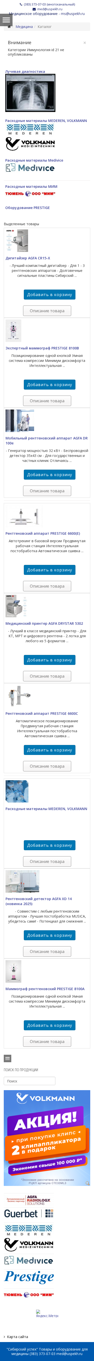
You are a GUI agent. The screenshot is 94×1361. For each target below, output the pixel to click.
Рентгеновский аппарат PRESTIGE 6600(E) (43, 533)
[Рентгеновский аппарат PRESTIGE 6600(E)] (47, 516)
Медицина (24, 26)
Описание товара (47, 311)
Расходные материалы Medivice (34, 160)
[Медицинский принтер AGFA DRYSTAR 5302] (47, 606)
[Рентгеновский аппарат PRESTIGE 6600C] (47, 696)
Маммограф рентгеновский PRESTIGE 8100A (45, 988)
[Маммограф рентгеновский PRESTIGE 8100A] (47, 971)
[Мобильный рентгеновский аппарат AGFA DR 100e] (47, 421)
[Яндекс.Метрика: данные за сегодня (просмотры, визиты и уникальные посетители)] (47, 1313)
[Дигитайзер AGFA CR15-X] (47, 240)
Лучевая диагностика (25, 71)
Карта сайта (17, 1336)
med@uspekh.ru (49, 9)
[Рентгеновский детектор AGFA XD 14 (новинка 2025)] (47, 881)
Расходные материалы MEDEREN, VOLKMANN (46, 120)
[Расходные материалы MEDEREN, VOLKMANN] (47, 791)
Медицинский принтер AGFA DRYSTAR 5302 (44, 623)
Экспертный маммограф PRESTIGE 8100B (42, 348)
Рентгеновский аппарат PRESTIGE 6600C (42, 713)
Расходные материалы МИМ (31, 186)
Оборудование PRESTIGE (27, 207)
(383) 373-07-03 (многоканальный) (49, 4)
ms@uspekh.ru (73, 13)
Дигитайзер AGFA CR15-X (28, 258)
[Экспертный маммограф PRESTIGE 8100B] (47, 330)
